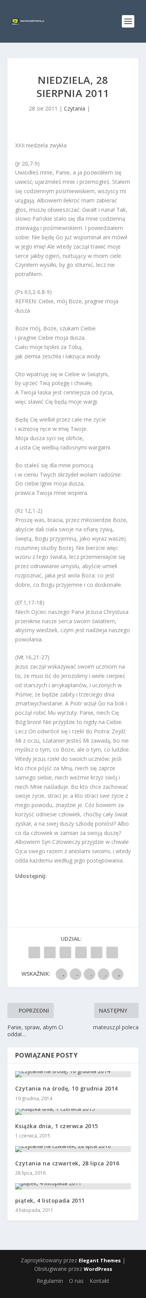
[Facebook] (19, 884)
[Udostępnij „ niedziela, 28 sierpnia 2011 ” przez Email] (96, 952)
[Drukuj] (70, 884)
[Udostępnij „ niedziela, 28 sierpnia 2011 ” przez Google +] (65, 952)
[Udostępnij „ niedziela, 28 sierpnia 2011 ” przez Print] (112, 952)
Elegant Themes (100, 1260)
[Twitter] (36, 884)
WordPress (98, 1268)
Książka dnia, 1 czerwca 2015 (56, 1126)
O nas (76, 1280)
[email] (61, 884)
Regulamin (50, 1280)
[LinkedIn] (53, 884)
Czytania (74, 108)
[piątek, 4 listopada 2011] (73, 1186)
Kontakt (99, 1280)
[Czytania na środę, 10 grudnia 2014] (73, 1074)
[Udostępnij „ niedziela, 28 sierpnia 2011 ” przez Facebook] (34, 952)
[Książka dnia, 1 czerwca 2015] (73, 1112)
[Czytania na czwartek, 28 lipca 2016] (73, 1149)
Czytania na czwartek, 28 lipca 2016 (67, 1163)
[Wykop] (27, 884)
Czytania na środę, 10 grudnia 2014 (66, 1088)
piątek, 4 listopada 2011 (50, 1200)
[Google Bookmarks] (44, 884)
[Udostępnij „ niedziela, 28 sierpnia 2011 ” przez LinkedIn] (81, 952)
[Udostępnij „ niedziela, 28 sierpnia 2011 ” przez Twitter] (50, 952)
